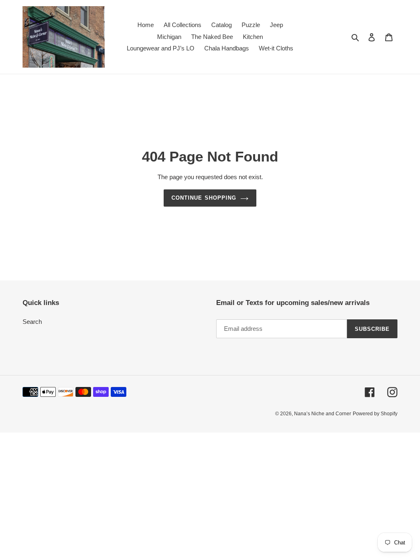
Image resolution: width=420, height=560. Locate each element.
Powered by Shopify (375, 414)
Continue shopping (203, 198)
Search (32, 321)
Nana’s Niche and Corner (322, 414)
